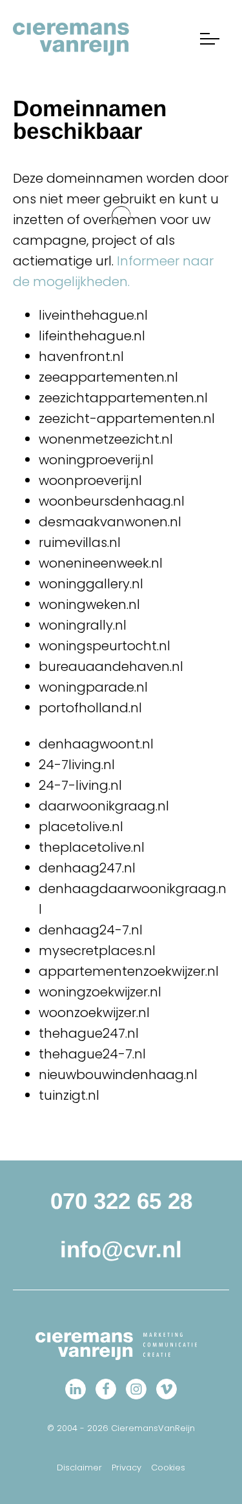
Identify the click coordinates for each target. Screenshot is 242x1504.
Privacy (126, 1467)
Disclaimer (79, 1467)
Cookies (168, 1467)
